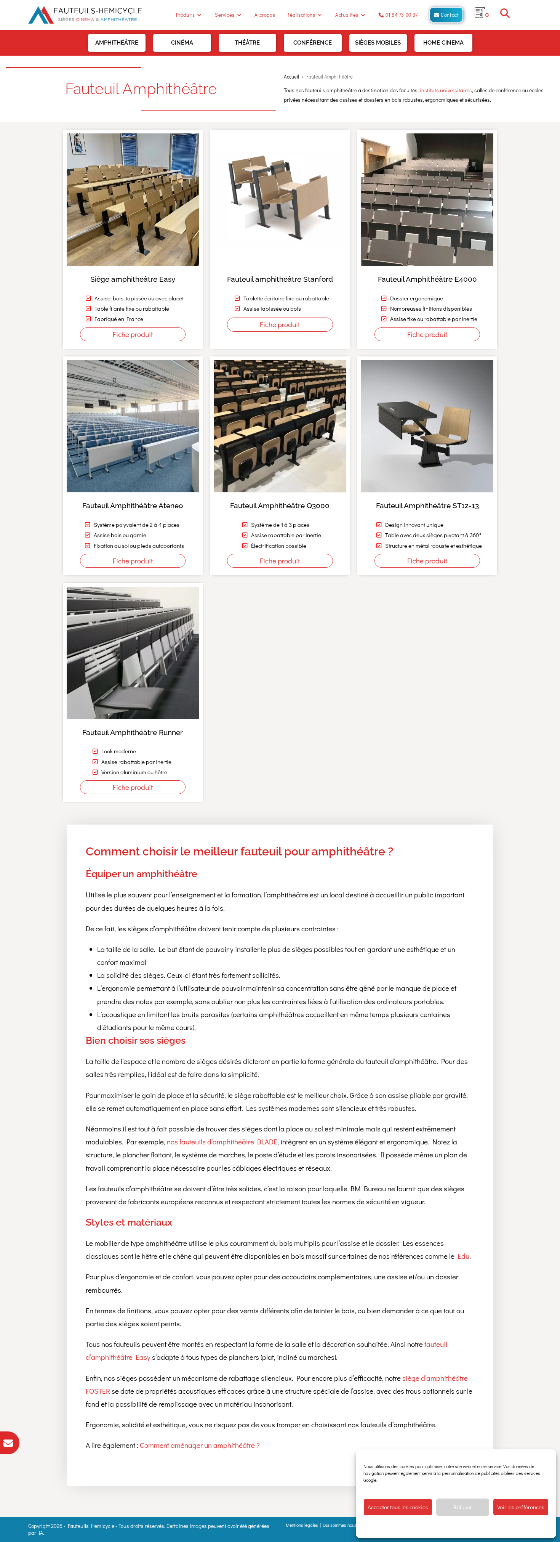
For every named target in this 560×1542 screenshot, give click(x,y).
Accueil (291, 76)
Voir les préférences (520, 1507)
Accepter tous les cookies (398, 1507)
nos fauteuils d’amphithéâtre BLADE (222, 1141)
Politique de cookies (417, 1527)
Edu (463, 1256)
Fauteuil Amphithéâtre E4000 (427, 279)
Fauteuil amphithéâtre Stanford (280, 279)
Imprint (507, 1527)
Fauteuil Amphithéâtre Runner (132, 732)
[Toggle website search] (504, 14)
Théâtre (247, 42)
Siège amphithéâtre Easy (132, 279)
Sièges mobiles (378, 42)
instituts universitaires (446, 90)
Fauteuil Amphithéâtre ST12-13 (427, 505)
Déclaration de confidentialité (468, 1527)
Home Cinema (443, 42)
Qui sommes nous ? (341, 1525)
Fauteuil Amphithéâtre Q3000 (280, 505)
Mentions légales (302, 1525)
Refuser (462, 1507)
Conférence (312, 42)
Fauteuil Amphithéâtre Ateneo (132, 505)
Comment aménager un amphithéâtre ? (200, 1445)
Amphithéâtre (116, 42)
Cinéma (182, 42)
